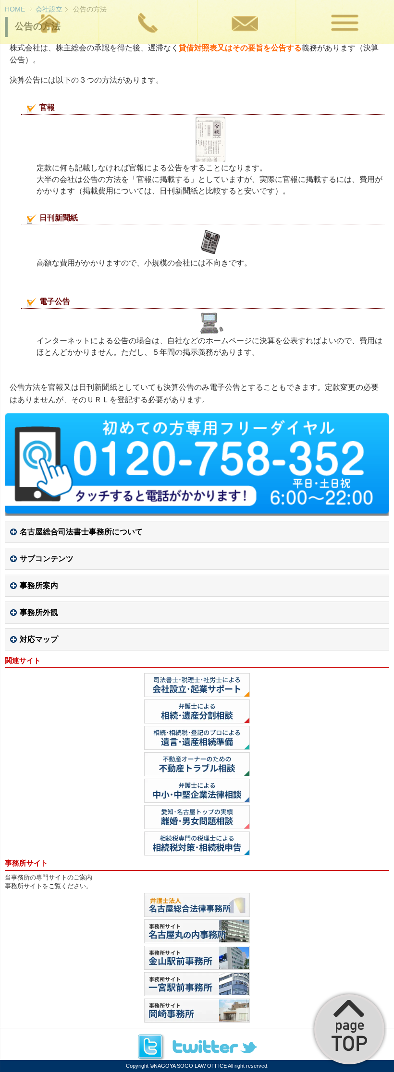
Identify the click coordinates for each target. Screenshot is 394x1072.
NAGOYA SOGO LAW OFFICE (190, 1066)
